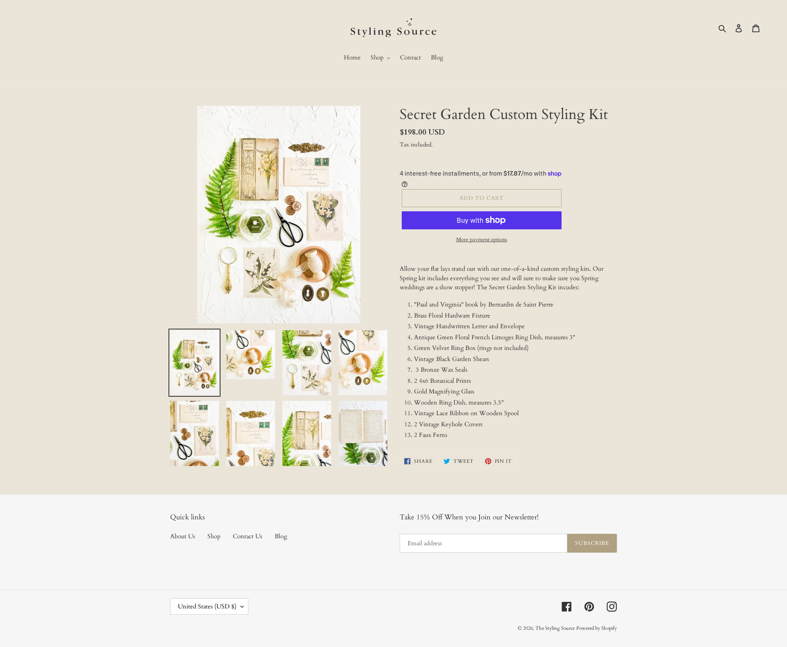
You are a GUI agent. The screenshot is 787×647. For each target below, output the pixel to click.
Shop (214, 536)
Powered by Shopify (596, 628)
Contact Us (247, 536)
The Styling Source (555, 628)
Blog (281, 536)
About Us (182, 536)
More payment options (481, 239)
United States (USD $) (207, 606)
